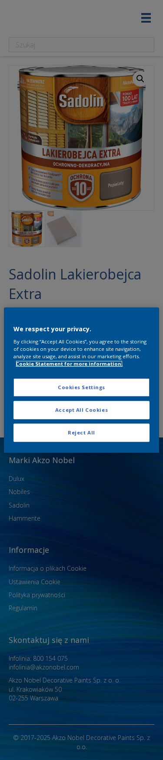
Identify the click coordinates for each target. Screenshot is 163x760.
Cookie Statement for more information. (69, 363)
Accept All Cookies (81, 410)
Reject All (81, 432)
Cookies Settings (81, 387)
